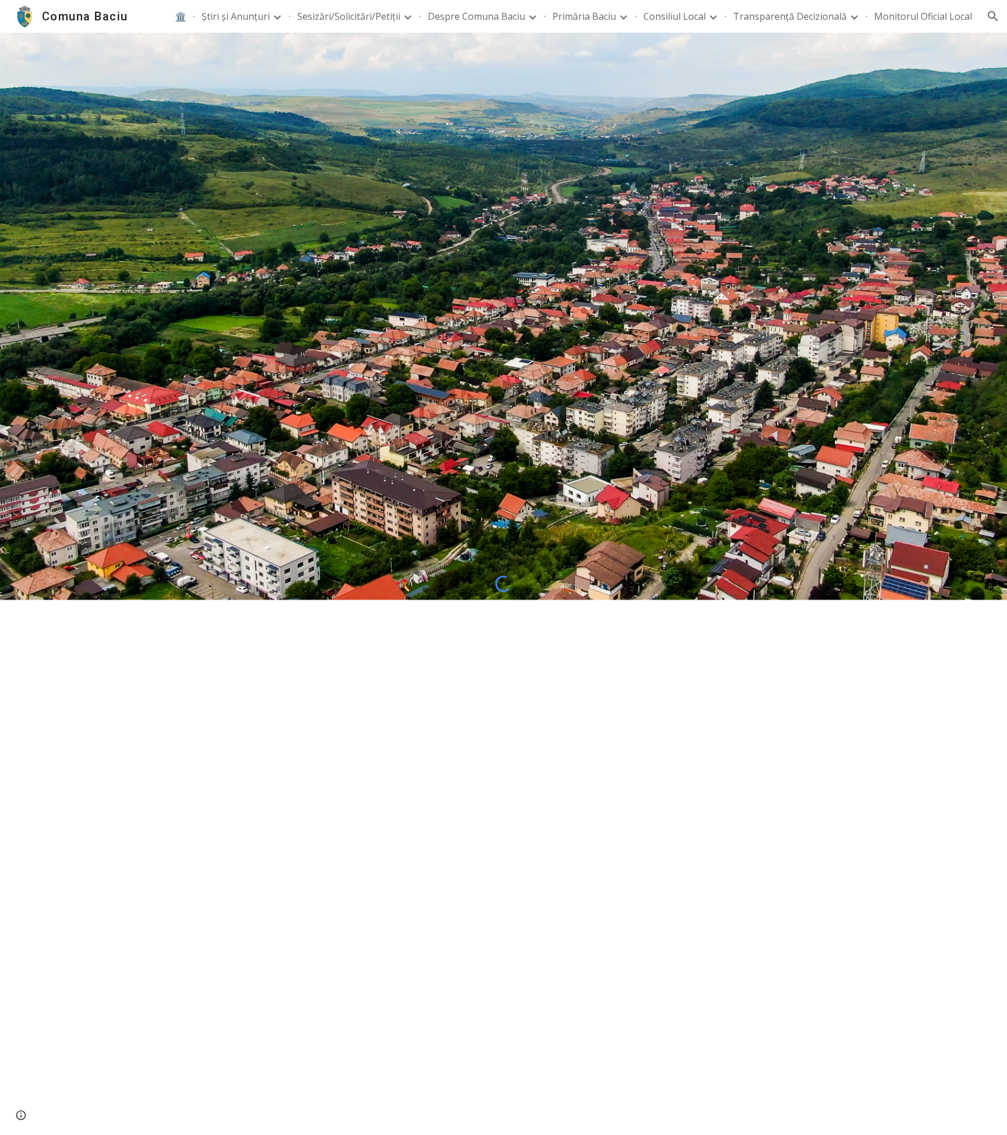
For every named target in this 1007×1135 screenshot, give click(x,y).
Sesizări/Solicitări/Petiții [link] (348, 16)
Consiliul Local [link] (674, 16)
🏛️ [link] (180, 16)
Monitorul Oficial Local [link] (923, 16)
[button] (993, 16)
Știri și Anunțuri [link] (236, 16)
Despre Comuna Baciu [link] (476, 16)
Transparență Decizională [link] (790, 16)
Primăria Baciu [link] (584, 16)
